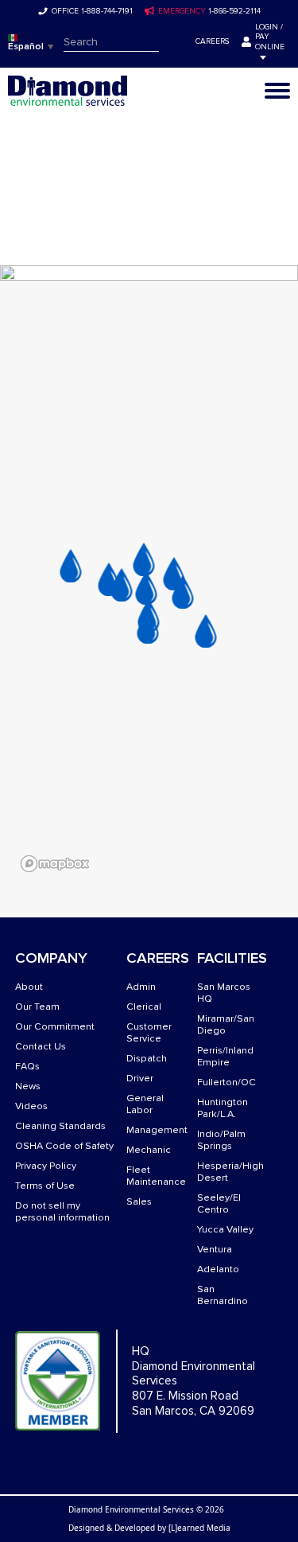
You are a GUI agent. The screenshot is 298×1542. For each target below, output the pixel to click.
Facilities (232, 958)
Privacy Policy (45, 1166)
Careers (212, 41)
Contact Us (40, 1047)
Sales (139, 1202)
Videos (31, 1106)
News (28, 1086)
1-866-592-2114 (234, 11)
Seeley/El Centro (219, 1204)
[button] (70, 565)
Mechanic (148, 1150)
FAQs (27, 1067)
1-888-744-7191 (107, 11)
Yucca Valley (225, 1230)
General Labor (145, 1104)
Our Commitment (55, 1027)
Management (157, 1130)
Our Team (37, 1007)
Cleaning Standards (60, 1126)
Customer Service (149, 1033)
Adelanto (218, 1269)
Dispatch (146, 1059)
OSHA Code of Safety (64, 1146)
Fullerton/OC (226, 1082)
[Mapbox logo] (55, 864)
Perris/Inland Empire (225, 1057)
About (29, 987)
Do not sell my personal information (62, 1212)
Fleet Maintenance (156, 1176)
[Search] (170, 42)
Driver (139, 1078)
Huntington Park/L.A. (222, 1108)
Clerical (143, 1007)
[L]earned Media (199, 1527)
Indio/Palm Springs (221, 1140)
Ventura (214, 1250)
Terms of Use (45, 1186)
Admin (141, 987)
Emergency (182, 11)
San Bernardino (222, 1295)
